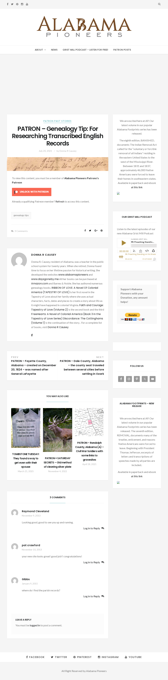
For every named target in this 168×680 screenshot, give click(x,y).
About (39, 49)
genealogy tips (21, 215)
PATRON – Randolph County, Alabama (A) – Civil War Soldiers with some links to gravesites (89, 451)
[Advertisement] (84, 79)
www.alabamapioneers (73, 275)
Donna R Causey (68, 150)
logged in (35, 625)
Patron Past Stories (57, 121)
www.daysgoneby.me (45, 279)
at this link (137, 187)
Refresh (59, 201)
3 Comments (21, 231)
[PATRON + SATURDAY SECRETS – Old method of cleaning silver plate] (57, 430)
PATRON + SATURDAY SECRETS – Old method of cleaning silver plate (57, 462)
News (54, 49)
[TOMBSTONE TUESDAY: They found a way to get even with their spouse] (25, 428)
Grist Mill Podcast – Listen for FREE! (85, 49)
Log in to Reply (91, 528)
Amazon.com (39, 283)
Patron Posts (122, 49)
